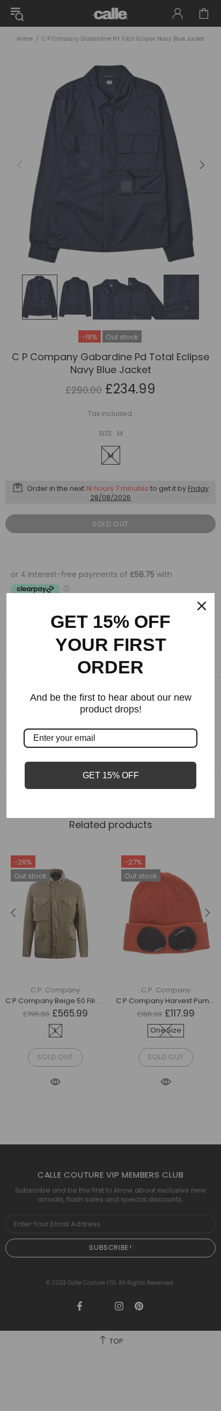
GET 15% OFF (111, 775)
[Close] (202, 606)
